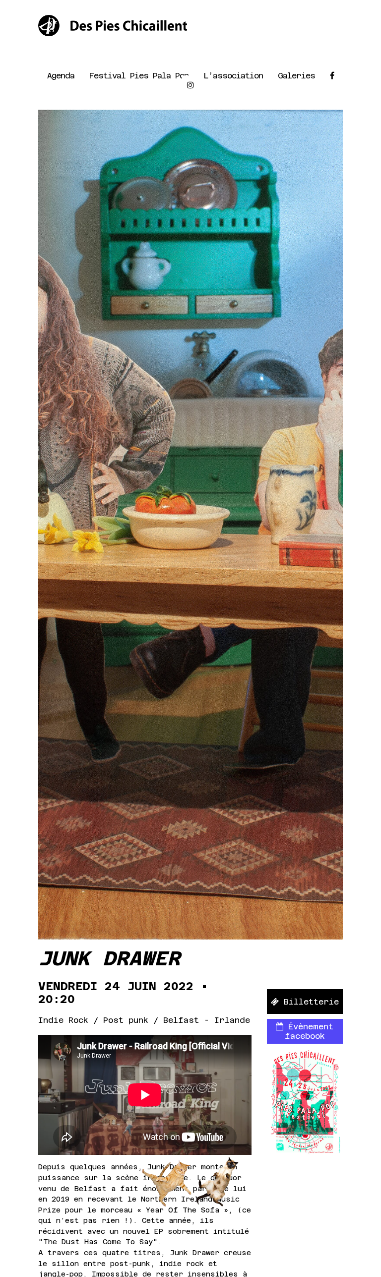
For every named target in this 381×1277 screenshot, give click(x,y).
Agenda (60, 75)
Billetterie (309, 1002)
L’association (233, 75)
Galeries (296, 75)
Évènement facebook (308, 1031)
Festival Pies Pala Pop (139, 75)
